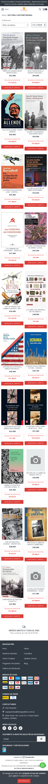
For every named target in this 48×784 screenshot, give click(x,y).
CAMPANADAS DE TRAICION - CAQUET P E (12, 600)
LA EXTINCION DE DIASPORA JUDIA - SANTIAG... (12, 191)
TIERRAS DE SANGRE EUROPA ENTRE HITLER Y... (12, 72)
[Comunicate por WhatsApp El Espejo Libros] (43, 765)
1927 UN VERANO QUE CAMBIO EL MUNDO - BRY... (12, 307)
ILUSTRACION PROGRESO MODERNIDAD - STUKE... (35, 590)
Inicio (4, 15)
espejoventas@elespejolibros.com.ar (20, 712)
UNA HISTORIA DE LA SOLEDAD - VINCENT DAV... (12, 543)
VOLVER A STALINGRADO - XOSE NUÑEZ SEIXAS (36, 133)
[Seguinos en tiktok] (20, 728)
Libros (26, 648)
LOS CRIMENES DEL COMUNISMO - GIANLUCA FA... (12, 250)
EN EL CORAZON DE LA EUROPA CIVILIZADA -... (36, 72)
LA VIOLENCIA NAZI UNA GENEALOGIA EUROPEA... (12, 428)
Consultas (28, 653)
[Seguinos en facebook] (10, 728)
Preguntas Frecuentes (11, 663)
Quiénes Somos (30, 658)
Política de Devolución (11, 668)
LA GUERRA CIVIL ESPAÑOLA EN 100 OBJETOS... (35, 311)
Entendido (24, 781)
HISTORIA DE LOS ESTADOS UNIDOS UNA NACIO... (12, 368)
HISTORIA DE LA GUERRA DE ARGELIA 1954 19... (35, 474)
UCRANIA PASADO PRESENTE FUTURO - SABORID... (36, 367)
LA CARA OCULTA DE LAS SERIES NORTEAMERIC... (35, 189)
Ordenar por (6, 20)
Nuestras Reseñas (9, 653)
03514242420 (10, 708)
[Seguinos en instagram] (4, 728)
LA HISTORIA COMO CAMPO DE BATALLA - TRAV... (35, 427)
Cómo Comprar (8, 658)
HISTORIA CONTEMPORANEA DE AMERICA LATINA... (36, 247)
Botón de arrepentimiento (24, 768)
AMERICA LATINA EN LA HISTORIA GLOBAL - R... (12, 486)
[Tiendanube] (24, 758)
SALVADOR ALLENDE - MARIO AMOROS (12, 131)
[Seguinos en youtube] (15, 728)
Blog (26, 663)
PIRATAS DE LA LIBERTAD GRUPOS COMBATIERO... (35, 544)
